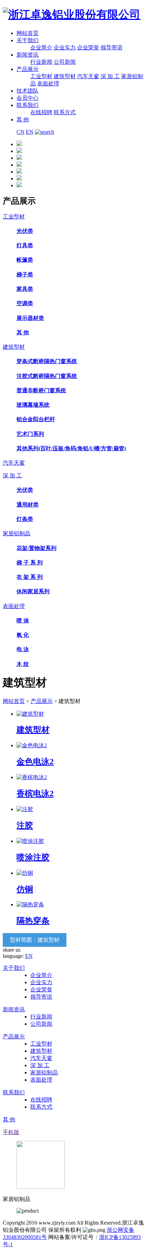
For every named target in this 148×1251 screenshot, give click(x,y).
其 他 (23, 119)
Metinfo (50, 1244)
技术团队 (28, 91)
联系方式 (65, 112)
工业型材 (41, 76)
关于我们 (28, 40)
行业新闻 (41, 62)
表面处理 (48, 83)
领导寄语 (112, 47)
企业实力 (65, 47)
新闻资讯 (28, 55)
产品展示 (28, 69)
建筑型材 (65, 76)
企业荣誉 (88, 47)
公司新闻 (65, 62)
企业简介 (41, 47)
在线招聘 (41, 112)
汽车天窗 (88, 76)
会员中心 (28, 98)
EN (29, 132)
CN (20, 132)
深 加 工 (110, 76)
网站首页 (28, 33)
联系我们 (28, 105)
